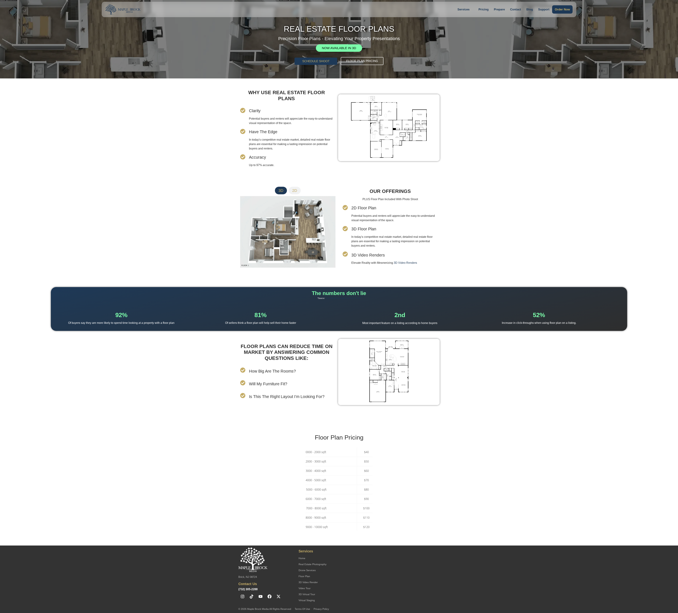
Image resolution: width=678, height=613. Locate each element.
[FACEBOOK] (269, 597)
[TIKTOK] (251, 597)
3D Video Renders (405, 262)
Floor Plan (304, 576)
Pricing (483, 9)
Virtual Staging (307, 600)
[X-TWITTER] (278, 597)
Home (302, 558)
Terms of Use (302, 609)
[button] (465, 9)
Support (543, 9)
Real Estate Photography (312, 564)
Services (463, 9)
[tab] (281, 190)
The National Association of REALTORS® (343, 298)
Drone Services (307, 570)
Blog (529, 9)
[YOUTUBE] (260, 597)
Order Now (562, 9)
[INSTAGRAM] (242, 597)
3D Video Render (308, 582)
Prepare (499, 9)
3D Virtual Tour (307, 594)
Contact (515, 9)
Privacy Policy (321, 609)
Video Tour (305, 588)
